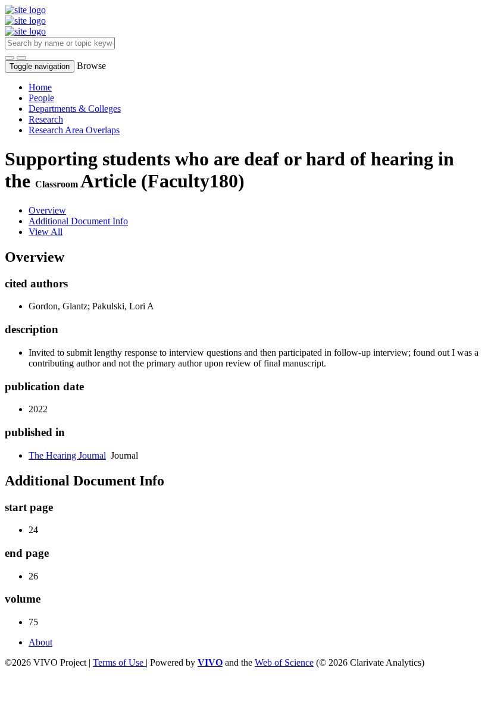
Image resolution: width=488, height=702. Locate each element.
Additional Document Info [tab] (78, 221)
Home (40, 87)
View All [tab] (45, 232)
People (41, 98)
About (40, 642)
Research (46, 119)
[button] (9, 57)
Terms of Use (119, 662)
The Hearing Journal (67, 455)
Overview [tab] (47, 210)
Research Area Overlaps (74, 130)
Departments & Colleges (75, 109)
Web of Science (284, 662)
